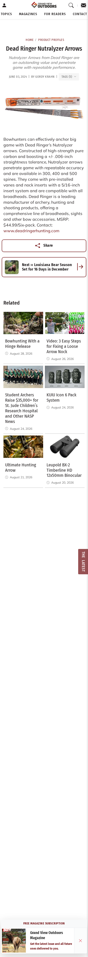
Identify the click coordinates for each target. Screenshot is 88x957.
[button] (6, 14)
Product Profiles (51, 40)
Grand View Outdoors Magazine (46, 935)
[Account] (4, 5)
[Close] (80, 940)
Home (30, 40)
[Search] (71, 5)
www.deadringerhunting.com (31, 230)
